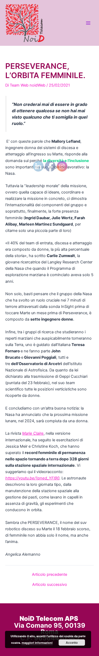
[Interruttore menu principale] (88, 23)
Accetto (72, 642)
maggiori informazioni (37, 643)
